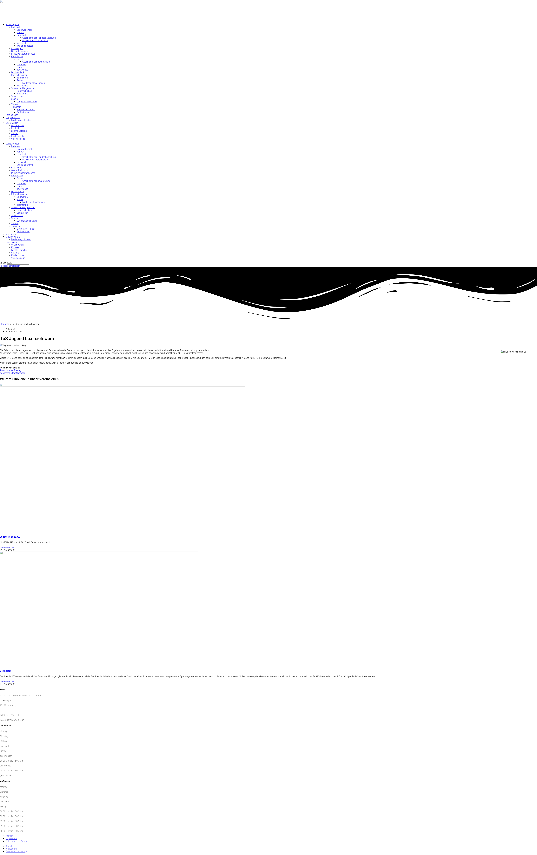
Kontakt (15, 128)
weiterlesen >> (7, 547)
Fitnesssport (17, 48)
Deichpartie (5, 671)
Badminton (22, 77)
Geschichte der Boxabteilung (36, 61)
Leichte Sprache (19, 131)
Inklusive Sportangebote (23, 53)
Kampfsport (17, 56)
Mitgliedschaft (13, 117)
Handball (21, 35)
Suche (3, 263)
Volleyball (21, 43)
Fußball (20, 32)
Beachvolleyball (24, 30)
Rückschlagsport (19, 75)
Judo (19, 67)
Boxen (20, 59)
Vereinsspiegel (18, 139)
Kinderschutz (17, 136)
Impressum (11, 838)
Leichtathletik (17, 72)
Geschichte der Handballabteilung (39, 38)
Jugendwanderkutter (27, 101)
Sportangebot (12, 24)
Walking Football (25, 45)
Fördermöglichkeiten (21, 120)
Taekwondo (22, 69)
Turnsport (16, 107)
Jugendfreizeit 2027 (10, 536)
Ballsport (15, 27)
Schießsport (22, 93)
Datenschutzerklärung (16, 841)
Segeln (14, 99)
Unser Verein (12, 123)
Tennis (20, 80)
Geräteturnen (23, 112)
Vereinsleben (12, 115)
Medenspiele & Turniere (33, 83)
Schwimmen (17, 96)
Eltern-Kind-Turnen (26, 109)
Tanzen (14, 104)
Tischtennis (22, 85)
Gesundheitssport (20, 51)
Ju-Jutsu (21, 64)
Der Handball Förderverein (35, 40)
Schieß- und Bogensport (23, 88)
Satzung (15, 133)
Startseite (4, 324)
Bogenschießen (24, 91)
